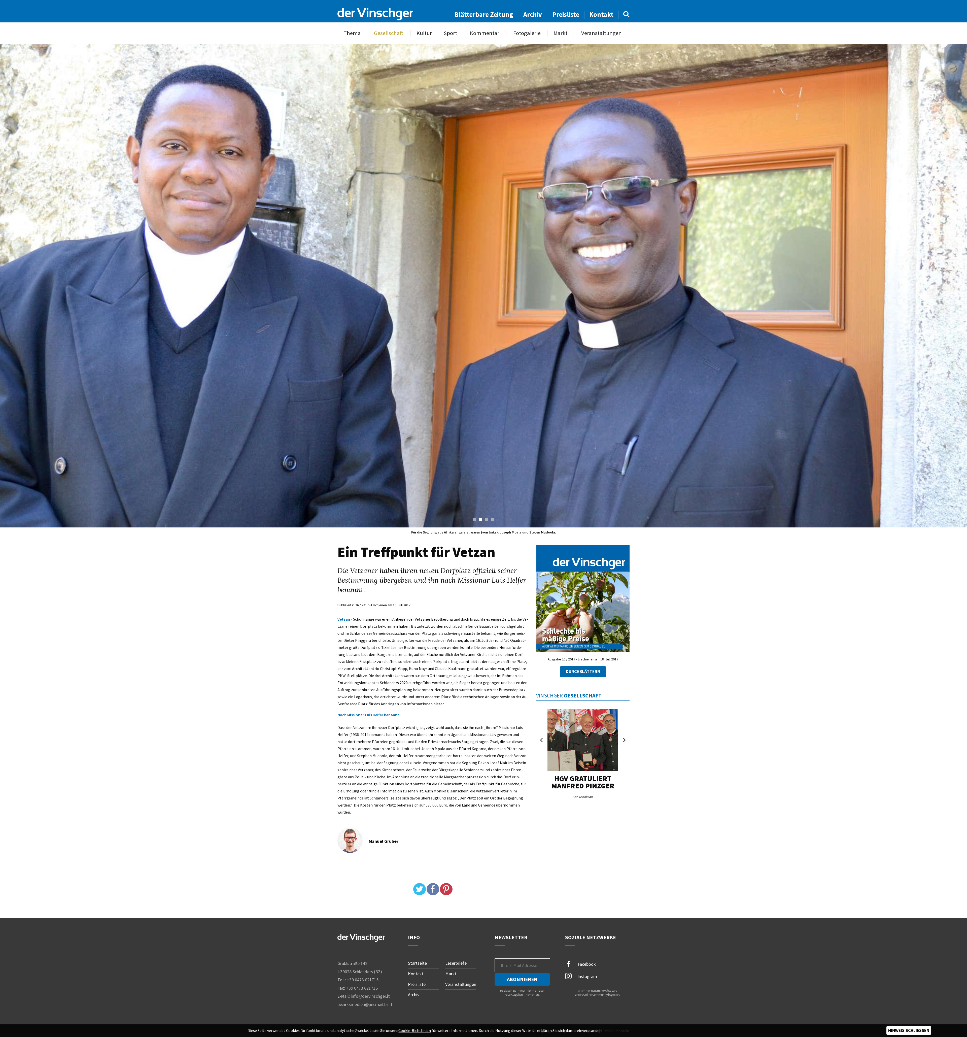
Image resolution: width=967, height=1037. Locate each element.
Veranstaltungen (601, 33)
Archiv (532, 14)
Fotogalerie (527, 33)
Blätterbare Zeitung (484, 14)
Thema (352, 33)
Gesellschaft (388, 33)
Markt (560, 33)
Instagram (586, 976)
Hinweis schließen (908, 1030)
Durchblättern (583, 671)
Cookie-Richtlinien (414, 1030)
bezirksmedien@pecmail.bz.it (364, 1004)
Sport (450, 33)
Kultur (424, 33)
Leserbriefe (456, 963)
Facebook (586, 964)
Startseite (417, 963)
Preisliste (565, 14)
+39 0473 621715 (362, 980)
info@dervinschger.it (370, 996)
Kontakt (601, 14)
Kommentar (484, 33)
